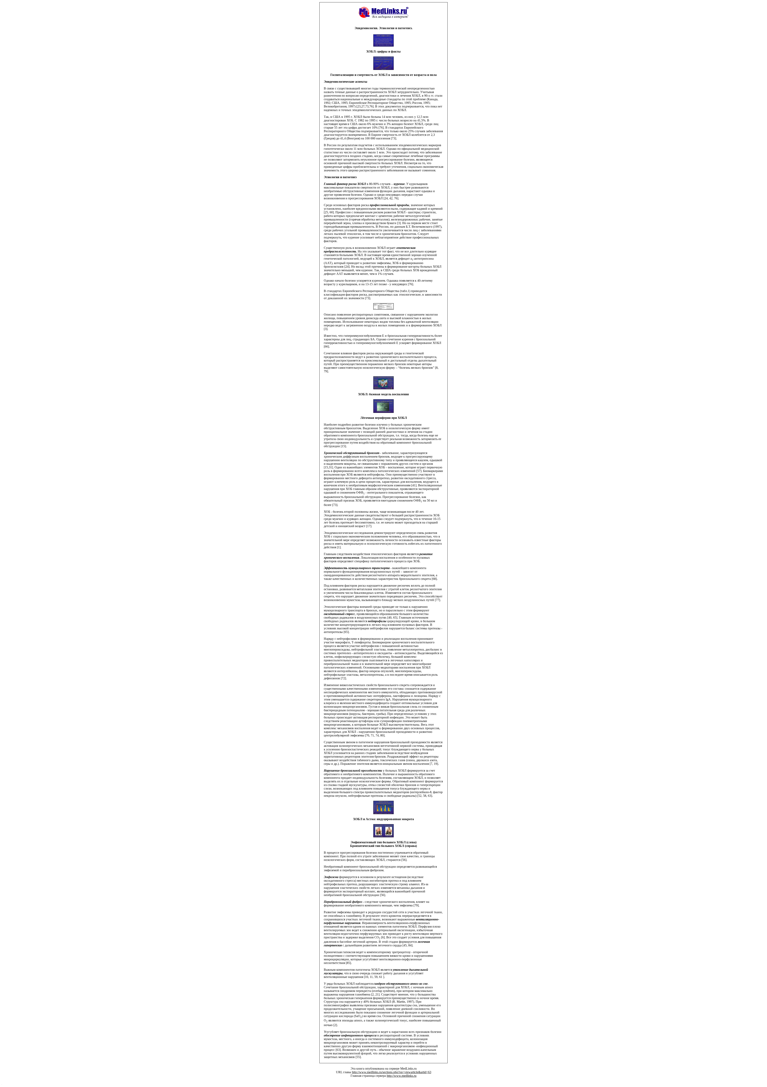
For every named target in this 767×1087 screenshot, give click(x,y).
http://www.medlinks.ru (401, 1075)
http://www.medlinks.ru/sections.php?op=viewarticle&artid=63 (391, 1072)
